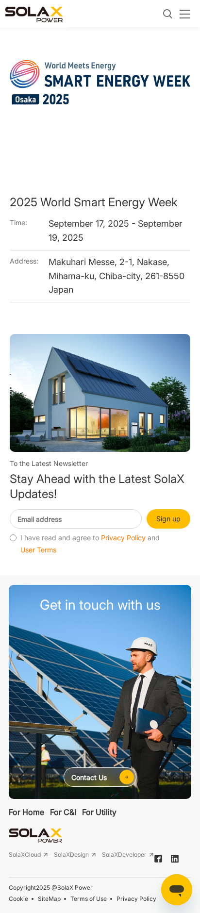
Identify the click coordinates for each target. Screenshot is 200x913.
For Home (26, 812)
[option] (100, 107)
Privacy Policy (123, 537)
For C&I (63, 812)
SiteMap (49, 898)
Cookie (18, 898)
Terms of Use (88, 898)
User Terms (38, 550)
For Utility (99, 812)
